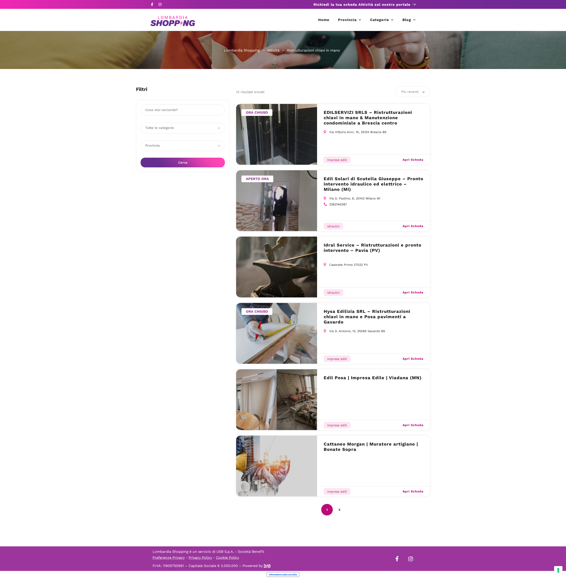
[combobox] (413, 91)
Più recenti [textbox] (410, 92)
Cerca (182, 163)
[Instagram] (160, 4)
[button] (183, 128)
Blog (406, 20)
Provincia (347, 20)
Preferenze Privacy (169, 557)
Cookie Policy (227, 557)
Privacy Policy (200, 557)
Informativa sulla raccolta (283, 574)
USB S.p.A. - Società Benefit (240, 551)
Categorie (379, 20)
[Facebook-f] (152, 4)
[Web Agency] (267, 566)
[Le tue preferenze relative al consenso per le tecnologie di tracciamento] (558, 570)
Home (323, 20)
